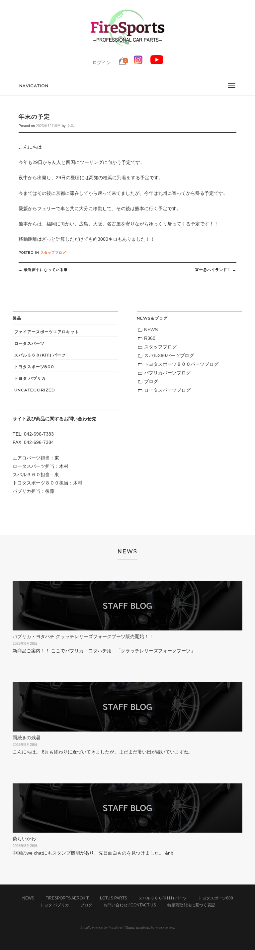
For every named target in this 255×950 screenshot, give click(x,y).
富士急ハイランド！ (215, 269)
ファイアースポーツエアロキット (46, 331)
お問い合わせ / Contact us (130, 905)
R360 (149, 338)
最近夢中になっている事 (43, 269)
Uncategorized (34, 389)
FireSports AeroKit (67, 898)
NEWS (151, 329)
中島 (70, 126)
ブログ (151, 381)
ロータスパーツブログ (167, 390)
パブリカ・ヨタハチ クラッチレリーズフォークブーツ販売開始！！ (83, 636)
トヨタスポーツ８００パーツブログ (181, 364)
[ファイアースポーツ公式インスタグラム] (138, 62)
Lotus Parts (113, 898)
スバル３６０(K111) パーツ (40, 354)
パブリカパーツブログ (167, 372)
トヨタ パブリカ (30, 378)
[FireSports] (127, 51)
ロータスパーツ (29, 343)
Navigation (33, 85)
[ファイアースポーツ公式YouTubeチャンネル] (156, 62)
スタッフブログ (53, 252)
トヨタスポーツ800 (34, 366)
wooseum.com (164, 927)
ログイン (101, 62)
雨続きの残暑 (27, 737)
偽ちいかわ (24, 838)
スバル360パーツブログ (169, 355)
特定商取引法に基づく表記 (191, 905)
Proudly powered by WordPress (101, 927)
